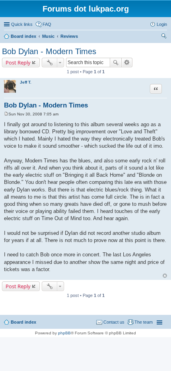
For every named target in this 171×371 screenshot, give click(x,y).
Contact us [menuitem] (113, 322)
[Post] (6, 114)
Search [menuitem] (164, 37)
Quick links (22, 24)
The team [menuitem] (143, 322)
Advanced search (127, 62)
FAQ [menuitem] (47, 24)
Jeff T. (25, 82)
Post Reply (18, 62)
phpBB (64, 333)
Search (116, 62)
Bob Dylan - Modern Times (49, 51)
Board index (23, 322)
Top (165, 275)
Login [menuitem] (162, 24)
